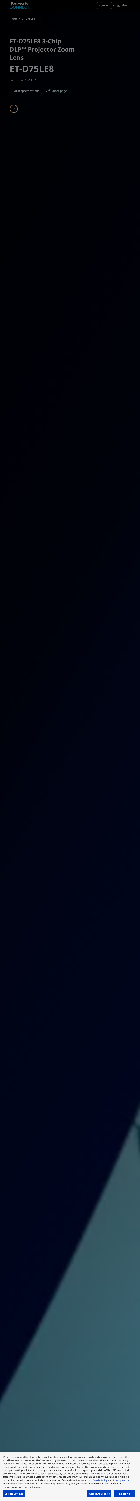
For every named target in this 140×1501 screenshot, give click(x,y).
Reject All (124, 1493)
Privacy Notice (121, 1480)
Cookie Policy (100, 1480)
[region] (70, 1476)
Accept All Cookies (99, 1493)
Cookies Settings (14, 1493)
